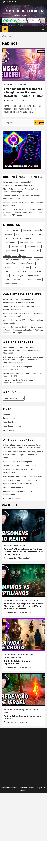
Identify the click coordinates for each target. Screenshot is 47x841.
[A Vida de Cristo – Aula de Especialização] (23, 634)
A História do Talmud (11, 498)
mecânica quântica (12, 259)
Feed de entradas (10, 422)
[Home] (4, 29)
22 (4, 50)
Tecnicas (16, 280)
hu (30, 251)
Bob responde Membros (13, 487)
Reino (6, 713)
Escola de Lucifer (23, 11)
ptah (6, 276)
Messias (38, 259)
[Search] (43, 29)
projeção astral (35, 271)
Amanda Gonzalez (10, 196)
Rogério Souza (33, 276)
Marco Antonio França (12, 189)
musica (26, 267)
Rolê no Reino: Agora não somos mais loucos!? (23, 373)
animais (16, 230)
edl (6, 247)
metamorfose (10, 263)
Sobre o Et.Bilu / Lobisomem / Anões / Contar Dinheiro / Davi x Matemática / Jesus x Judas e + (23, 552)
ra (13, 276)
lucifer (21, 255)
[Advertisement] (23, 757)
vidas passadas (11, 284)
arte (17, 234)
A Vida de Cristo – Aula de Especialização (20, 366)
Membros (27, 259)
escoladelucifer (34, 247)
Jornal (31, 655)
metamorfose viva (27, 263)
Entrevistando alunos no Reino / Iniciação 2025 (22, 476)
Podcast (16, 84)
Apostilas (8, 234)
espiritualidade (10, 251)
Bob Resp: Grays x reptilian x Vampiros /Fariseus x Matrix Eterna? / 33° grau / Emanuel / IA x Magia (23, 212)
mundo (17, 267)
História (25, 655)
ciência (28, 238)
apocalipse (27, 230)
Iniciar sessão (9, 418)
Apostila (38, 230)
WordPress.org (9, 430)
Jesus (36, 251)
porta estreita (20, 271)
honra (22, 251)
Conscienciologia (19, 600)
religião (20, 276)
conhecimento (10, 243)
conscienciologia (26, 243)
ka (14, 255)
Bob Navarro (8, 84)
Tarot (7, 280)
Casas (7, 238)
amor (7, 230)
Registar (6, 414)
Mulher (7, 267)
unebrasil (27, 280)
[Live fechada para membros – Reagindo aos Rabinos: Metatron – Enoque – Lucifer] (23, 64)
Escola (15, 546)
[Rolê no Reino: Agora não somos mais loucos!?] (23, 689)
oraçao (36, 267)
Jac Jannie (21, 101)
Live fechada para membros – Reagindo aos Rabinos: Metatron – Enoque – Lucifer (23, 92)
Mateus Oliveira (9, 658)
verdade (38, 280)
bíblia (39, 234)
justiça (7, 255)
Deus (39, 243)
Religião (23, 84)
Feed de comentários (12, 426)
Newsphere (34, 787)
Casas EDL (17, 238)
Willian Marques (9, 182)
